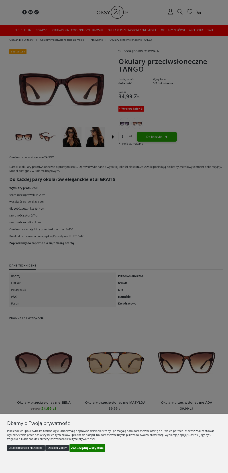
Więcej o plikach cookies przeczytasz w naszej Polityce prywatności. (51, 439)
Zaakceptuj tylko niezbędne (26, 447)
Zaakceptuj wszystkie (87, 448)
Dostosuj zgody (57, 447)
